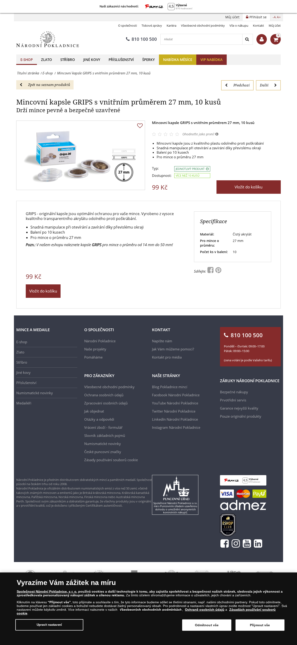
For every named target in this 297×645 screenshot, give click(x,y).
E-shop (26, 59)
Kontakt (258, 25)
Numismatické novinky (34, 393)
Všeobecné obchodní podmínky (203, 25)
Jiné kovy (91, 59)
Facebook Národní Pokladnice (176, 395)
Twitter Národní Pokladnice (173, 411)
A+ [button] (279, 17)
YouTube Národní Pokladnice (175, 403)
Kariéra (171, 25)
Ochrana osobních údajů (103, 395)
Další (264, 85)
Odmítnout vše (207, 625)
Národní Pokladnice (100, 341)
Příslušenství (121, 59)
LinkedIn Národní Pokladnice (175, 419)
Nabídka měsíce (177, 59)
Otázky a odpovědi (99, 419)
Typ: (155, 168)
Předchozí (241, 85)
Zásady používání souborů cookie (111, 460)
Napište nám (162, 341)
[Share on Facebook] (210, 271)
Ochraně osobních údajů (204, 609)
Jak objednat (94, 411)
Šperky (148, 59)
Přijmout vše (260, 625)
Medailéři (23, 403)
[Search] (247, 39)
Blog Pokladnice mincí (169, 386)
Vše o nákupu (238, 25)
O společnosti (127, 25)
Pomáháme (93, 357)
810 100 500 (144, 39)
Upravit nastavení (49, 624)
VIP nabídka (211, 59)
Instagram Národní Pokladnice (176, 427)
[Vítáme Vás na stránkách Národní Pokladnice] (261, 39)
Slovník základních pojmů (104, 435)
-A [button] (274, 17)
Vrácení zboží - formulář (103, 427)
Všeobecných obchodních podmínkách (150, 609)
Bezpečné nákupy (234, 392)
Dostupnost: (161, 175)
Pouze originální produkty (240, 416)
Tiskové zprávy (152, 25)
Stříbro (67, 59)
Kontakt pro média (167, 357)
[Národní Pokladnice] (47, 39)
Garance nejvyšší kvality (239, 408)
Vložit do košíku (248, 187)
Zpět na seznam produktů (49, 84)
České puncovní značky (102, 451)
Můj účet (275, 25)
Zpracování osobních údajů (106, 403)
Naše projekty (95, 349)
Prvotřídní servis (233, 400)
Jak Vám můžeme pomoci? (173, 349)
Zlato (46, 59)
